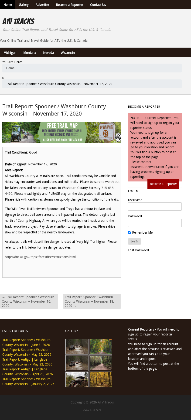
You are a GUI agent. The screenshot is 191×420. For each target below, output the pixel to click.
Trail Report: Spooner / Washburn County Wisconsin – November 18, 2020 (89, 301)
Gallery (24, 5)
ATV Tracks (18, 21)
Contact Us (98, 5)
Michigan (9, 53)
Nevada (48, 53)
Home (7, 5)
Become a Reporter (69, 5)
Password (135, 216)
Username (135, 200)
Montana (29, 53)
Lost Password (138, 250)
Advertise (42, 5)
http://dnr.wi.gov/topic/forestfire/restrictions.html (40, 257)
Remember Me (142, 232)
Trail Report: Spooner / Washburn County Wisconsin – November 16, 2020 (28, 301)
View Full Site (92, 410)
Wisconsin (68, 53)
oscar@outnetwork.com (147, 167)
